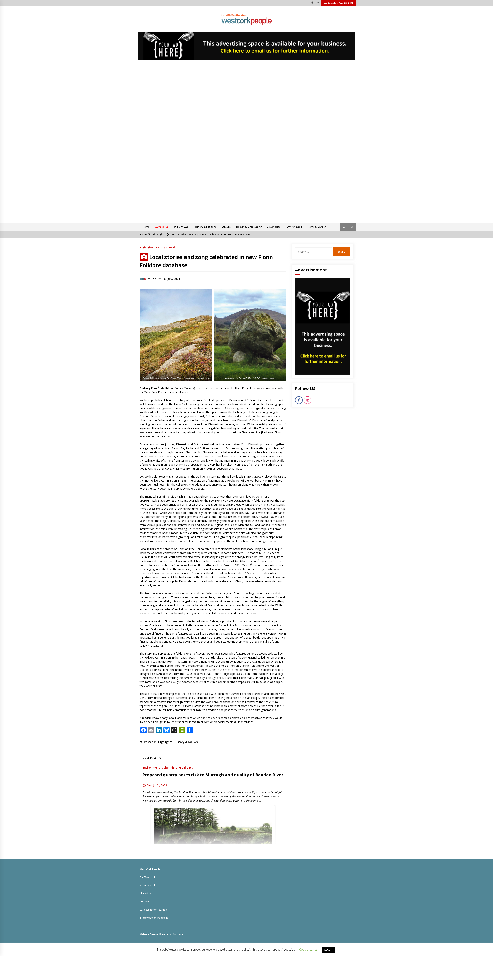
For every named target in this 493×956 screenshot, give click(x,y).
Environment (294, 226)
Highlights (146, 247)
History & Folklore (205, 226)
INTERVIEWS (181, 226)
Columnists (274, 226)
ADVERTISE (161, 226)
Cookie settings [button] (308, 949)
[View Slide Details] (246, 46)
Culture (226, 226)
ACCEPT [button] (328, 949)
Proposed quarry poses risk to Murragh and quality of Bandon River (213, 774)
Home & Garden (317, 226)
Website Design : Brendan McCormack (161, 934)
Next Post (149, 758)
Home (146, 226)
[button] (344, 227)
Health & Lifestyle (247, 226)
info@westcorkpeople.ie (154, 917)
